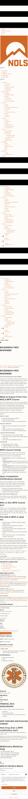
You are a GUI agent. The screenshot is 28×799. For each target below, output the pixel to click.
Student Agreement (7, 568)
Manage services (4, 784)
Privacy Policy (16, 797)
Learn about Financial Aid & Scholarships (9, 630)
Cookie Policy (11, 797)
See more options (3, 618)
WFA (14, 739)
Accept (14, 787)
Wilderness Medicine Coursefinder (10, 365)
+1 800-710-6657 (4, 340)
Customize (14, 794)
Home (1, 365)
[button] (26, 774)
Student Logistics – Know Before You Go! (11, 570)
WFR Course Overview (7, 565)
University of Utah (4, 592)
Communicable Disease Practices (9, 566)
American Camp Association (20, 597)
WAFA (8, 739)
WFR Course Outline (7, 563)
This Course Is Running (6, 633)
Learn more (10, 588)
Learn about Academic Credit (6, 646)
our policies (8, 557)
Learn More (13, 575)
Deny (14, 791)
